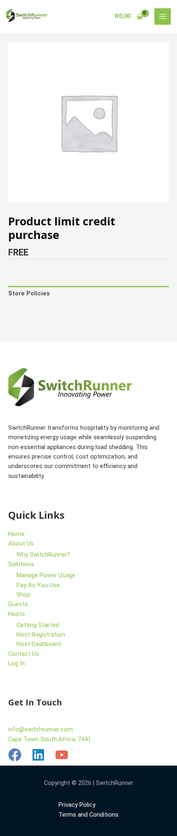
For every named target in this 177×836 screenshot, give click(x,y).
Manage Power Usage (45, 575)
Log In (16, 663)
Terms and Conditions (88, 814)
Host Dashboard (38, 644)
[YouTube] (61, 754)
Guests (18, 604)
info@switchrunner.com (40, 729)
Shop (23, 594)
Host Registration (40, 634)
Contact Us (23, 654)
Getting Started (37, 625)
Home (16, 534)
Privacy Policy (76, 804)
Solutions (21, 564)
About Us (21, 543)
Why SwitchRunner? (43, 554)
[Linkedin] (38, 754)
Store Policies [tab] (29, 293)
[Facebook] (14, 754)
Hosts (16, 614)
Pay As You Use (38, 585)
